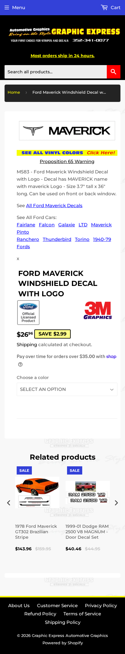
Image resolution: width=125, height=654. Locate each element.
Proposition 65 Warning (67, 161)
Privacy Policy (101, 605)
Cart (115, 7)
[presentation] (9, 503)
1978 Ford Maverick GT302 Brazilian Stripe (36, 532)
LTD (83, 225)
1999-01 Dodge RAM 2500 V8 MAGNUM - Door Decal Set (87, 532)
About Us (19, 605)
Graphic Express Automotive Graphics (70, 635)
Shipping (27, 344)
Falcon (47, 225)
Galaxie (66, 225)
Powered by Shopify (62, 642)
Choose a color (33, 377)
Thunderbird (57, 239)
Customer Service (57, 605)
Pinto (23, 232)
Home (14, 92)
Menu (18, 7)
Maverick (101, 225)
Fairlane (26, 225)
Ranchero (28, 239)
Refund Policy (40, 614)
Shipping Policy (62, 622)
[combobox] (62, 71)
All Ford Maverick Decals (54, 205)
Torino (82, 239)
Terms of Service (82, 614)
